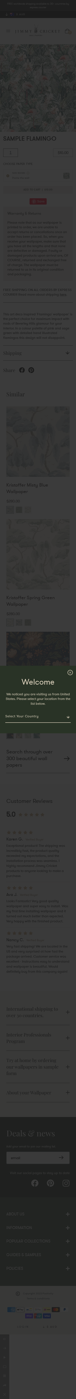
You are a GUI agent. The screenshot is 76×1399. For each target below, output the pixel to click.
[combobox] (38, 716)
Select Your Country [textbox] (22, 716)
